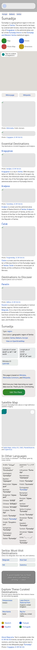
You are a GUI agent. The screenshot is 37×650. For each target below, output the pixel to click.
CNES (21, 448)
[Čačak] (18, 241)
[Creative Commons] (26, 633)
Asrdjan (9, 169)
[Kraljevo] (18, 196)
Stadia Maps (7, 448)
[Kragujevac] (18, 160)
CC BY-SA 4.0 (18, 204)
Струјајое (9, 137)
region (9, 331)
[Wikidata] (4, 380)
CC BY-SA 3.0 (18, 137)
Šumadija (27, 644)
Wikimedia (10, 128)
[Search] (32, 6)
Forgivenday (10, 258)
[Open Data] (8, 371)
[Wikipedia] (12, 380)
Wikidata (22, 375)
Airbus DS (15, 448)
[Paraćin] (18, 294)
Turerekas (9, 204)
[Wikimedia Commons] (8, 380)
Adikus (8, 302)
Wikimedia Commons (11, 377)
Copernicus (8, 449)
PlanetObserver (29, 448)
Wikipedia (26, 377)
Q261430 (5, 363)
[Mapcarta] (4, 6)
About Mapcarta (8, 637)
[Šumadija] (18, 114)
